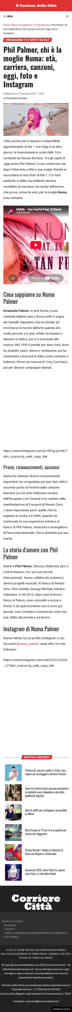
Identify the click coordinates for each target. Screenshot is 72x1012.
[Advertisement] (36, 411)
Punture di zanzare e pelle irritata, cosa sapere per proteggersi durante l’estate (45, 772)
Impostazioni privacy (61, 1009)
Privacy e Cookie (12, 921)
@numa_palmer (28, 644)
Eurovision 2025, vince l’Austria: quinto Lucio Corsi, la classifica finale (45, 872)
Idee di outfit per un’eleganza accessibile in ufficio (46, 812)
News (15, 25)
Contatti (9, 929)
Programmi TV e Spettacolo (34, 25)
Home (6, 25)
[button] (67, 16)
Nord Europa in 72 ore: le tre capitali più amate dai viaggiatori (45, 832)
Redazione (10, 925)
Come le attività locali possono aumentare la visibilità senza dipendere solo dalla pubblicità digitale (46, 792)
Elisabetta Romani (16, 98)
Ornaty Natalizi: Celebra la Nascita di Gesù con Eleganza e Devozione (44, 852)
